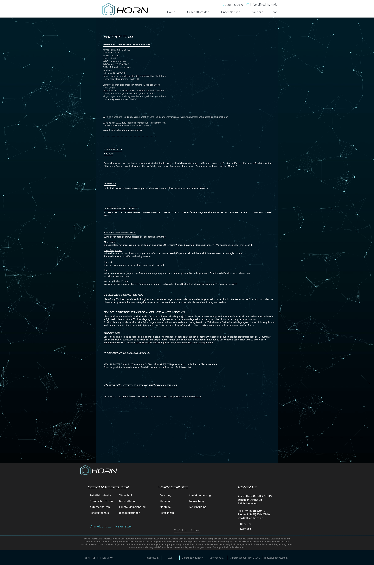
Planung (164, 501)
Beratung (165, 495)
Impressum (152, 557)
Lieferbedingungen (192, 557)
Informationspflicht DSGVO (245, 557)
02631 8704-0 (233, 4)
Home (171, 12)
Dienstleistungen (129, 512)
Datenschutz (216, 557)
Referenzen (166, 512)
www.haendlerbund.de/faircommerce (122, 130)
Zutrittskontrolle (100, 495)
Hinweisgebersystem (276, 557)
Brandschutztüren (101, 501)
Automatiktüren (99, 506)
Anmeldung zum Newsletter (111, 526)
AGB (170, 557)
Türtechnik (125, 495)
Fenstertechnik (99, 512)
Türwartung (196, 501)
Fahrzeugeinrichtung (132, 506)
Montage (165, 506)
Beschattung (126, 501)
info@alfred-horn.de (262, 4)
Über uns (245, 524)
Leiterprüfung (197, 506)
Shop (274, 12)
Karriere (257, 12)
